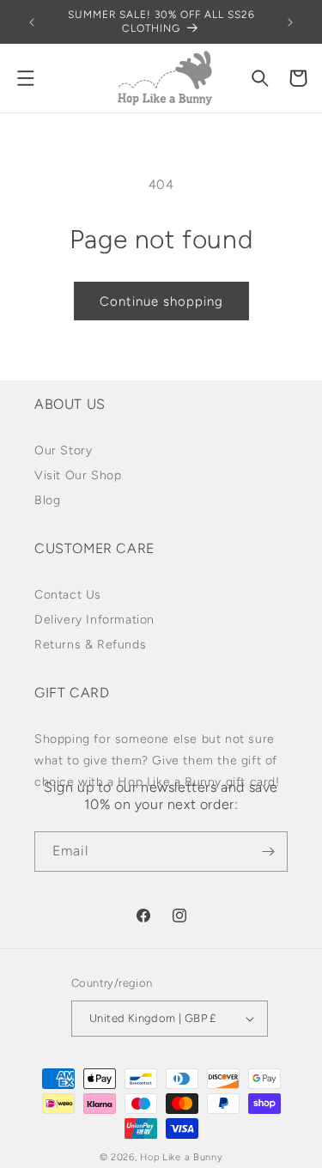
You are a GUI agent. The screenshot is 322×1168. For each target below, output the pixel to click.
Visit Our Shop (77, 475)
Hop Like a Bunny (181, 1157)
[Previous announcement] (32, 22)
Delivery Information (94, 619)
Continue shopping (161, 301)
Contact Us (67, 594)
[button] (26, 78)
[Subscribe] (268, 851)
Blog (47, 500)
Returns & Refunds (90, 644)
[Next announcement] (290, 22)
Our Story (63, 450)
